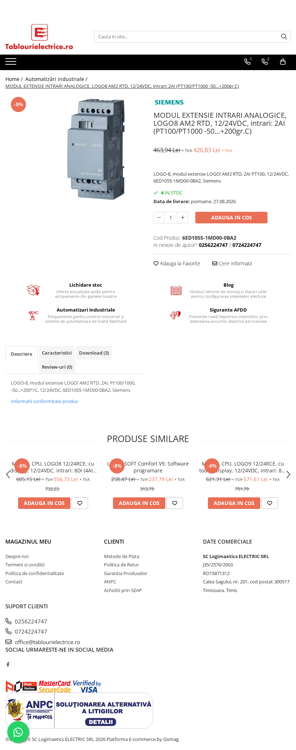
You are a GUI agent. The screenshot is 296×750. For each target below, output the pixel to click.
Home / (14, 79)
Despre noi (17, 556)
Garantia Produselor (125, 573)
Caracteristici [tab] (57, 353)
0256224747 (30, 621)
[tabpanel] (74, 149)
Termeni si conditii (24, 564)
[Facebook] (7, 664)
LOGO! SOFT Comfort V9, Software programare (148, 467)
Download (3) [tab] (94, 353)
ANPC (110, 581)
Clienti (114, 541)
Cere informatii (234, 263)
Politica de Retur (121, 564)
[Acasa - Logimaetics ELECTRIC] (41, 36)
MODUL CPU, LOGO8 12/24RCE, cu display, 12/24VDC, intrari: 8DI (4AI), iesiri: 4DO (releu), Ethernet (53, 467)
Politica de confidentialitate (34, 573)
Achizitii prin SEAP (123, 590)
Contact (13, 581)
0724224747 (30, 631)
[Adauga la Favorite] (79, 503)
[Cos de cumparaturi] (283, 62)
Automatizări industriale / (57, 79)
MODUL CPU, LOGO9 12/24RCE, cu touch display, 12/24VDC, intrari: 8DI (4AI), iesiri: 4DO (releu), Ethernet (243, 467)
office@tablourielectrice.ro (46, 642)
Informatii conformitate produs (44, 401)
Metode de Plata (121, 556)
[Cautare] (284, 37)
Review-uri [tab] (57, 367)
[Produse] (11, 63)
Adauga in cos (231, 217)
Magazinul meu (28, 541)
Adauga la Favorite (179, 263)
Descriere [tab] (21, 354)
